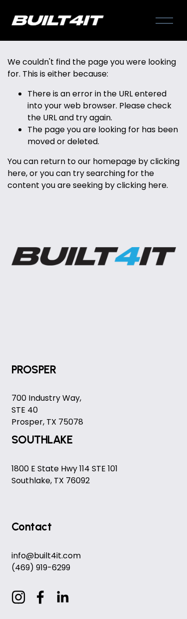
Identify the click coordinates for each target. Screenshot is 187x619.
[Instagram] (18, 597)
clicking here (142, 185)
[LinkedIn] (62, 597)
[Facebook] (40, 597)
